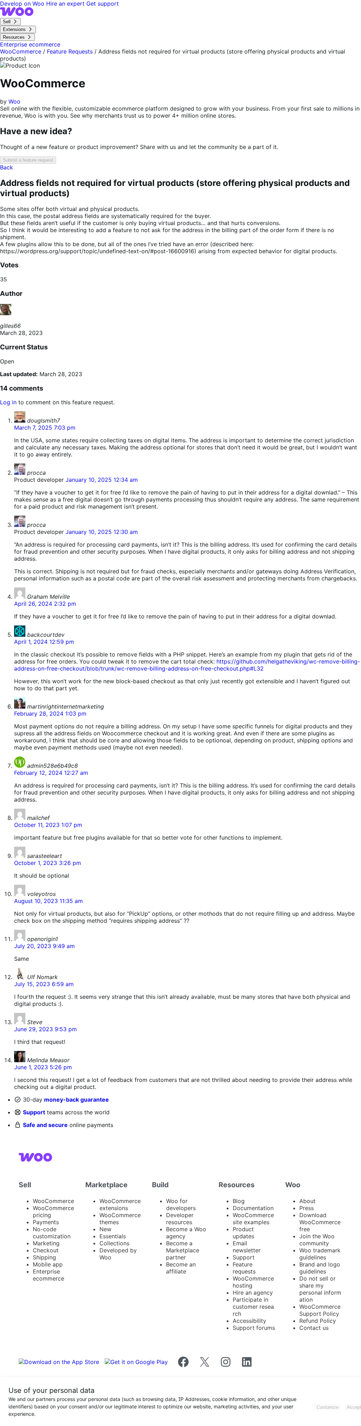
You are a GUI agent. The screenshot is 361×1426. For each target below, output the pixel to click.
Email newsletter (247, 1247)
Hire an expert (66, 3)
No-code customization (52, 1233)
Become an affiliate (181, 1268)
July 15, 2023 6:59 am (44, 984)
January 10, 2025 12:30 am (102, 531)
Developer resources (180, 1219)
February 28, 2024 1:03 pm (50, 713)
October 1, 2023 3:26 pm (47, 862)
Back (6, 167)
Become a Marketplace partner (182, 1250)
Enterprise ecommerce (48, 1275)
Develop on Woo (23, 3)
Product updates (243, 1233)
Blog (239, 1200)
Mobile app (48, 1264)
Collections (114, 1243)
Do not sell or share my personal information (320, 1289)
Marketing (46, 1243)
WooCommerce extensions (120, 1204)
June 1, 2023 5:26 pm (43, 1067)
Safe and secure (45, 1124)
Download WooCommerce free (320, 1222)
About (307, 1200)
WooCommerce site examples (253, 1219)
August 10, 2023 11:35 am (48, 900)
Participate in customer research (253, 1306)
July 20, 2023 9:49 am (44, 945)
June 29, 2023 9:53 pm (45, 1029)
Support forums (254, 1327)
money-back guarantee (76, 1099)
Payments (46, 1222)
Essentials (112, 1236)
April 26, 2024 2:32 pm (45, 603)
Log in (8, 402)
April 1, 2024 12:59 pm (44, 641)
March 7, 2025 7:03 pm (44, 427)
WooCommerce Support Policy (320, 1310)
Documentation (253, 1208)
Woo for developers (181, 1204)
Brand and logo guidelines (319, 1268)
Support (34, 1112)
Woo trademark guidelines (320, 1254)
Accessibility (249, 1320)
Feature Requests (70, 51)
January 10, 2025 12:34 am (102, 479)
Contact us (314, 1327)
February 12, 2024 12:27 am (51, 772)
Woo (14, 101)
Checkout (46, 1250)
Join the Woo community (317, 1240)
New (105, 1229)
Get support (102, 3)
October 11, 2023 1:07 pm (48, 824)
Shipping (44, 1257)
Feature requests (244, 1268)
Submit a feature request (28, 160)
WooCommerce (20, 51)
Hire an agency (253, 1292)
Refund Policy (317, 1320)
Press (306, 1208)
